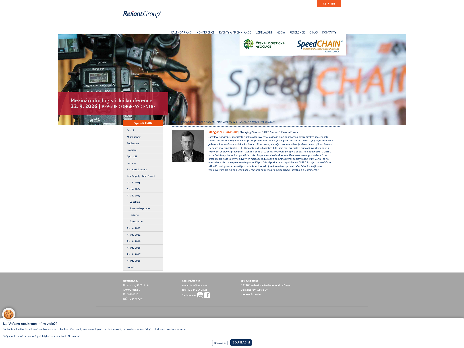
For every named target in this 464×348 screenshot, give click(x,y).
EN (333, 3)
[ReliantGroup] (142, 18)
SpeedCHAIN (143, 123)
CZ (324, 3)
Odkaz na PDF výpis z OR (254, 289)
